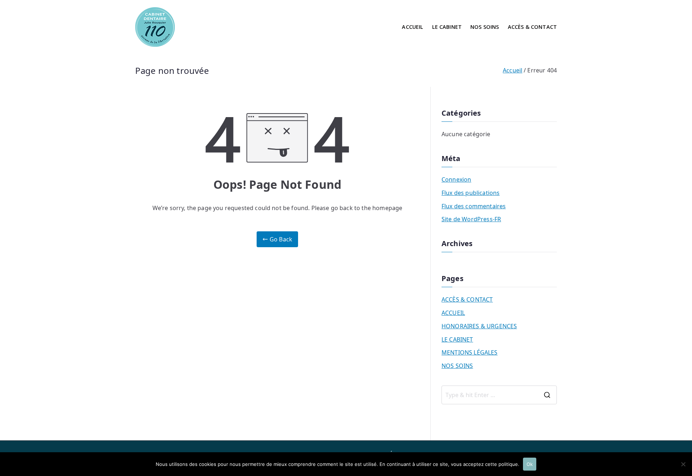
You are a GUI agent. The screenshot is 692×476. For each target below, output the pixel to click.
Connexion (456, 179)
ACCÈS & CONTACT (532, 26)
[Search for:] (499, 395)
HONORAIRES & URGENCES (479, 326)
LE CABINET (447, 26)
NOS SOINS (484, 26)
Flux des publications (471, 193)
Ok (530, 464)
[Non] (683, 464)
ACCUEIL (412, 26)
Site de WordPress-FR (471, 219)
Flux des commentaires (474, 206)
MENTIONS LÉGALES (470, 352)
